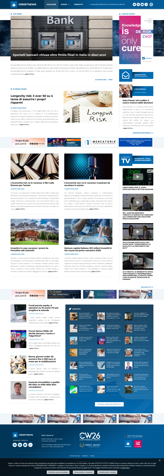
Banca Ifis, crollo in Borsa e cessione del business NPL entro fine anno (141, 389)
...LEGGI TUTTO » (29, 74)
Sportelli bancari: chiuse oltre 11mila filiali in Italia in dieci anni (59, 55)
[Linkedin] (138, 4)
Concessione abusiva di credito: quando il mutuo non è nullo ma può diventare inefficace (141, 377)
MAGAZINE (51, 4)
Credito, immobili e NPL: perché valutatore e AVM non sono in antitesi (141, 339)
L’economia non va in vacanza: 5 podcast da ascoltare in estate (87, 184)
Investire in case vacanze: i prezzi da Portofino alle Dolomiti (29, 249)
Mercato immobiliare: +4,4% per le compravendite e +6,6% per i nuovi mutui (86, 328)
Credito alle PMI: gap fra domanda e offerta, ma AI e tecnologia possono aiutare (141, 365)
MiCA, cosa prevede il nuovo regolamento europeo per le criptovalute (85, 352)
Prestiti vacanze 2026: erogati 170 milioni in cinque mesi (85, 339)
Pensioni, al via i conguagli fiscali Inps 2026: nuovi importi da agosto (85, 377)
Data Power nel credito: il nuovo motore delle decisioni (138, 101)
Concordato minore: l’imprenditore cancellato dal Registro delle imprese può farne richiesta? (141, 353)
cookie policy (125, 468)
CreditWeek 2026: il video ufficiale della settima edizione (138, 188)
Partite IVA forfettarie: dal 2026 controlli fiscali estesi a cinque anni (113, 327)
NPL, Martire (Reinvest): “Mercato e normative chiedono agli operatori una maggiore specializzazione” (138, 216)
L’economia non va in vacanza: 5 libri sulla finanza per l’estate (32, 184)
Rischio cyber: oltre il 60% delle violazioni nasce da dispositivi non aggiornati (113, 340)
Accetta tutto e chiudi (107, 472)
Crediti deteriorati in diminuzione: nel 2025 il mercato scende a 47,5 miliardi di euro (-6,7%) (86, 389)
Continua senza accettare (58, 472)
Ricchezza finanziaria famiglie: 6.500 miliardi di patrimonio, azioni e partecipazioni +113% (113, 316)
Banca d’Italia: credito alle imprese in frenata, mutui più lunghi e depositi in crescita (141, 328)
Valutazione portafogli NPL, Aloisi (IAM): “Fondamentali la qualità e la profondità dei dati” (137, 245)
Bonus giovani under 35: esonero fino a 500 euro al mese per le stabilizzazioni (42, 359)
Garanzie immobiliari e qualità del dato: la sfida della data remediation (44, 384)
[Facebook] (134, 4)
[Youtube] (142, 4)
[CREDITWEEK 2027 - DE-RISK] (136, 40)
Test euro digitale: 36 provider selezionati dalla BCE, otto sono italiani (141, 315)
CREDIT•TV (78, 4)
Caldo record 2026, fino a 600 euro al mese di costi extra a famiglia (113, 351)
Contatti (92, 455)
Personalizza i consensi (83, 472)
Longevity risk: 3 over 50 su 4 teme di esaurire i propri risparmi (32, 99)
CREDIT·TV (24, 440)
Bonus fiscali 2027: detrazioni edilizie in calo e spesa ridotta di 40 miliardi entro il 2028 (86, 316)
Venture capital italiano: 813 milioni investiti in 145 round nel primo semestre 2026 (88, 249)
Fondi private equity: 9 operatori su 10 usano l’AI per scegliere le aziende (44, 308)
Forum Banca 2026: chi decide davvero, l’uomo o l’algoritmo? (42, 333)
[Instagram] (146, 4)
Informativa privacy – (76, 455)
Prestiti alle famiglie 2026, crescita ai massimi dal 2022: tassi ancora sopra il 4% (113, 389)
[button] (151, 4)
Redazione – (86, 455)
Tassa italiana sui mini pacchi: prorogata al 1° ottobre (113, 376)
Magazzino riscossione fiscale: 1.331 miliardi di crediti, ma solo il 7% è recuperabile (113, 365)
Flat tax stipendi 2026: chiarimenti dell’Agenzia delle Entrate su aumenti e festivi (86, 365)
